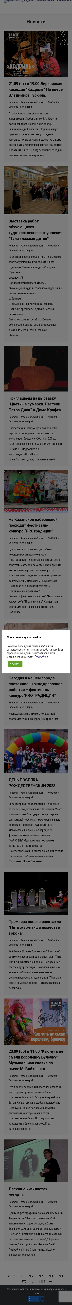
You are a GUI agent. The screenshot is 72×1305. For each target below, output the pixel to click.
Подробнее (41, 656)
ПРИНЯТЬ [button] (15, 664)
